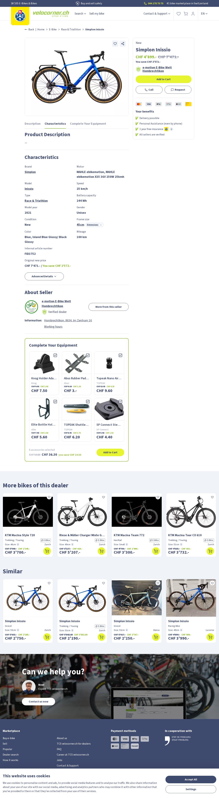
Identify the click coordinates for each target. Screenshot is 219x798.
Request (180, 90)
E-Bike (53, 29)
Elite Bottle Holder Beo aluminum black (57, 424)
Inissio (29, 189)
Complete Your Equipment (88, 124)
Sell (5, 744)
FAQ (59, 749)
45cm (80, 225)
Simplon (30, 172)
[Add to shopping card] (47, 551)
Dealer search (11, 755)
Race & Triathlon (71, 29)
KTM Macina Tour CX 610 (185, 535)
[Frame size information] (18, 544)
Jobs (59, 760)
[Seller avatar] (31, 307)
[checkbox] (55, 355)
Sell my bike (96, 13)
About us (62, 738)
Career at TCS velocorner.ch (73, 755)
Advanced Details (42, 276)
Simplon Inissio (15, 621)
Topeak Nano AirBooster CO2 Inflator (121, 378)
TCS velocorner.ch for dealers (74, 744)
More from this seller (108, 307)
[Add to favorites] (115, 44)
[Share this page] (123, 44)
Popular (7, 749)
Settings (191, 789)
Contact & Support (155, 13)
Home (40, 29)
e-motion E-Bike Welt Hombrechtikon (157, 69)
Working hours (53, 327)
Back (31, 29)
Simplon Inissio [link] (94, 29)
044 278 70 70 (155, 3)
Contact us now (38, 701)
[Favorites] (178, 13)
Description (33, 124)
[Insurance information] (171, 129)
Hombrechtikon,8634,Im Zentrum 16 (68, 320)
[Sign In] (193, 13)
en (203, 13)
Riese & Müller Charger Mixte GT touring (82, 535)
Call (151, 90)
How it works (10, 760)
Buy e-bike (9, 738)
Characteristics (55, 124)
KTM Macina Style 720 (20, 535)
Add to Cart (164, 79)
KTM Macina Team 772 (129, 535)
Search (79, 13)
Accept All (191, 779)
